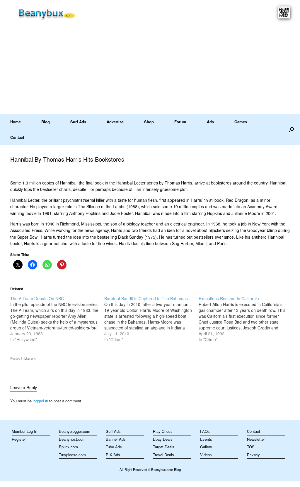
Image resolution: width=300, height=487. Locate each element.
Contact (17, 137)
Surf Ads (78, 121)
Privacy (253, 454)
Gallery (206, 447)
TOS (251, 447)
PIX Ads (113, 454)
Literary (29, 358)
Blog (45, 121)
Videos (206, 454)
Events (206, 439)
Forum (180, 121)
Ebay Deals (163, 439)
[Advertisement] (150, 70)
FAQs (205, 431)
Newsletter (256, 439)
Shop (149, 121)
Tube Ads (114, 447)
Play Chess (163, 431)
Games (240, 121)
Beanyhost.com (72, 439)
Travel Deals (163, 454)
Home (15, 121)
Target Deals (163, 447)
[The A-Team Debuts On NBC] (57, 318)
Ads (210, 121)
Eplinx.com (68, 447)
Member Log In (24, 431)
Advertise (115, 121)
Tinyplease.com (72, 454)
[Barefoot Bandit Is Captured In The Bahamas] (151, 318)
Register (19, 439)
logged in (40, 401)
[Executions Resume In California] (246, 318)
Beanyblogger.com (74, 431)
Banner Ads (116, 439)
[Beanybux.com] (56, 13)
